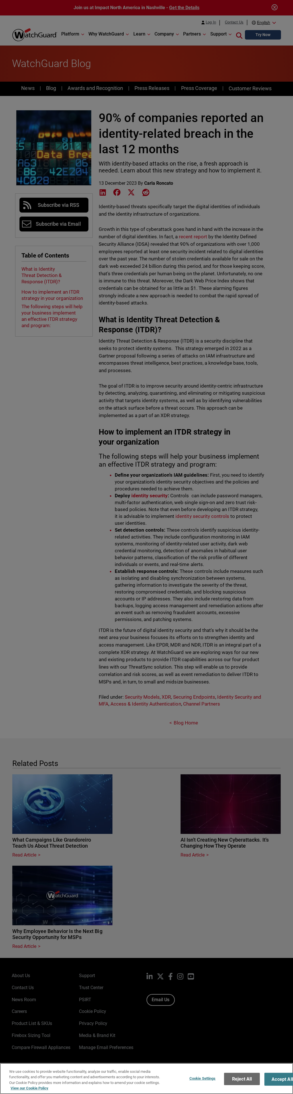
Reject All (242, 1079)
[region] (146, 1078)
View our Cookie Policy (29, 1088)
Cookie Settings (202, 1078)
